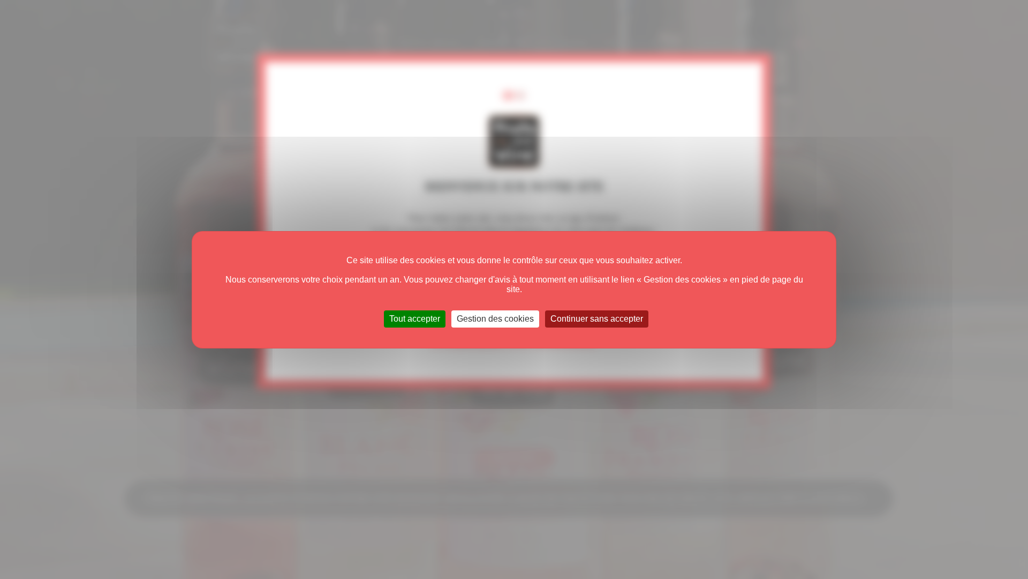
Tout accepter (414, 318)
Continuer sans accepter (596, 318)
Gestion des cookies (495, 318)
